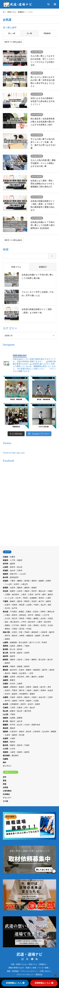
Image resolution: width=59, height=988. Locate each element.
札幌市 (12, 557)
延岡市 (27, 752)
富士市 (50, 660)
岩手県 (5, 564)
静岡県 (5, 660)
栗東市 (12, 680)
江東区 (7, 615)
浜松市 (19, 660)
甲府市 (44, 642)
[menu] (54, 4)
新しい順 (11, 33)
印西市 (14, 605)
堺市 (49, 687)
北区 (30, 625)
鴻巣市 (27, 591)
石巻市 (19, 571)
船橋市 (12, 601)
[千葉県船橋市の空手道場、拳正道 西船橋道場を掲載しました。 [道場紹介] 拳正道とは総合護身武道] (43, 389)
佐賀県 (5, 738)
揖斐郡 (19, 666)
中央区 (29, 629)
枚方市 (43, 687)
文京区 (50, 625)
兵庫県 (5, 697)
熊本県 (5, 745)
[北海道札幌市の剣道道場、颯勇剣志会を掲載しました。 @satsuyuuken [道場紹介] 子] (16, 416)
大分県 (5, 749)
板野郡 (19, 718)
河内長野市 (23, 694)
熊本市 (19, 745)
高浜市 (7, 673)
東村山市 (51, 612)
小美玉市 (24, 584)
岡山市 (19, 711)
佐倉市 (7, 605)
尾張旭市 (36, 670)
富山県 (5, 653)
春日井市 (13, 670)
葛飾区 (7, 625)
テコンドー (7, 798)
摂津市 (43, 690)
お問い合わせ (45, 971)
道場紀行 (42, 964)
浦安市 (19, 601)
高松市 (12, 721)
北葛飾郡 (33, 598)
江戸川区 (15, 625)
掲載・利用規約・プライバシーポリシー (22, 971)
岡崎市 (14, 673)
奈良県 (5, 704)
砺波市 (19, 653)
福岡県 (5, 732)
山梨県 (5, 642)
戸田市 (25, 598)
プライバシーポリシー (25, 975)
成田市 (48, 601)
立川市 (7, 618)
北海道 (5, 557)
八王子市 (45, 615)
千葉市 (36, 605)
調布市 (23, 625)
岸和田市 (13, 687)
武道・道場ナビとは (18, 964)
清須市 (51, 670)
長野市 (19, 646)
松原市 (50, 690)
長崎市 (12, 742)
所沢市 (34, 591)
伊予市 (12, 725)
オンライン (7, 766)
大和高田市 (14, 704)
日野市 (43, 612)
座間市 (7, 639)
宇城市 (27, 745)
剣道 (4, 784)
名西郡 (12, 718)
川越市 (50, 591)
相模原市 (29, 636)
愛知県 (5, 670)
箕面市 (21, 687)
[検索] (48, 4)
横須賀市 (35, 632)
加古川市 (42, 697)
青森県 (5, 560)
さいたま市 (9, 598)
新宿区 (36, 625)
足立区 (43, 625)
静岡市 (7, 663)
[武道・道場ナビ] (18, 4)
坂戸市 (37, 595)
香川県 (5, 721)
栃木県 (5, 577)
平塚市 (27, 632)
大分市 (12, 749)
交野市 (28, 687)
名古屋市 (22, 673)
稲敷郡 (41, 581)
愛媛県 (5, 725)
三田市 (50, 697)
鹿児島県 (6, 756)
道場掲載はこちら (14, 983)
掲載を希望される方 (16, 968)
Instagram (22, 959)
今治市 (27, 725)
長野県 (5, 646)
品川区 (43, 618)
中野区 (29, 618)
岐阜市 (27, 666)
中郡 (20, 632)
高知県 (5, 728)
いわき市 (22, 574)
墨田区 (37, 615)
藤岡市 (27, 588)
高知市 (12, 728)
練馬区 (36, 618)
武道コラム (32, 964)
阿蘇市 (12, 745)
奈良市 (30, 704)
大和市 (14, 632)
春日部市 (15, 595)
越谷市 (50, 595)
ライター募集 (43, 968)
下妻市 (12, 581)
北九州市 (45, 732)
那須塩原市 (14, 577)
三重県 (5, 677)
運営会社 (39, 975)
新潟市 (19, 649)
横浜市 (14, 636)
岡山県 (5, 711)
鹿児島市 (15, 756)
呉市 (26, 708)
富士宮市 (42, 660)
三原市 (12, 708)
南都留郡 (13, 642)
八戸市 (12, 560)
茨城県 (5, 581)
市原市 (34, 601)
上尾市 (23, 595)
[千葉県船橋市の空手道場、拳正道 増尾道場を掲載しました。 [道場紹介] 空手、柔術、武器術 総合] (16, 389)
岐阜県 (5, 666)
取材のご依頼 (31, 968)
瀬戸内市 (27, 711)
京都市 (19, 684)
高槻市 (32, 694)
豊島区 (7, 629)
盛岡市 (12, 564)
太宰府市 (36, 732)
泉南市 (35, 687)
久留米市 (13, 732)
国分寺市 (31, 622)
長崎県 (5, 742)
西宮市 (19, 697)
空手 (4, 777)
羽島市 (12, 666)
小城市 (12, 738)
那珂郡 (27, 581)
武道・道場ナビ (29, 954)
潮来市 (34, 581)
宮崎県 (5, 752)
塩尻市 (12, 646)
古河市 (16, 584)
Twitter (27, 959)
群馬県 (5, 588)
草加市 (41, 598)
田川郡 (21, 735)
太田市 (12, 588)
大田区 (14, 629)
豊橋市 (28, 670)
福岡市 (14, 735)
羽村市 (21, 618)
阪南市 (14, 694)
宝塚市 (12, 697)
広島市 (19, 708)
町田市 (14, 615)
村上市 (12, 649)
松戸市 (14, 608)
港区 (6, 622)
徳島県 (5, 718)
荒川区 (21, 629)
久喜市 (30, 595)
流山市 (43, 605)
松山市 (19, 725)
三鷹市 (39, 622)
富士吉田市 (23, 642)
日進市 (21, 670)
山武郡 (29, 605)
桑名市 (34, 677)
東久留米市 (14, 622)
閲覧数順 (47, 33)
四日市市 (20, 677)
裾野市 (34, 660)
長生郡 (21, 605)
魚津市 (27, 653)
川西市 (34, 697)
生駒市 (37, 704)
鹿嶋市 (19, 581)
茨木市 (7, 694)
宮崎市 (19, 752)
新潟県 (5, 649)
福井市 (12, 656)
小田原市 (43, 632)
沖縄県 (5, 759)
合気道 (5, 787)
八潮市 (48, 598)
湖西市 (12, 660)
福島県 (5, 574)
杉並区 (35, 612)
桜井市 (23, 704)
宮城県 (5, 571)
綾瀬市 (37, 636)
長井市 (12, 567)
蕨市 (44, 595)
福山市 (32, 708)
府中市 (30, 615)
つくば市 (8, 584)
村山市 (19, 567)
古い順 (29, 33)
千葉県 (5, 601)
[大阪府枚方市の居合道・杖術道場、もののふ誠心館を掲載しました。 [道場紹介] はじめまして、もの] (43, 416)
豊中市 (21, 690)
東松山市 (42, 591)
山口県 (5, 714)
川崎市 (21, 636)
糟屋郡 (53, 732)
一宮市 (30, 673)
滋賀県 (5, 680)
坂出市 (19, 721)
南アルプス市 (35, 642)
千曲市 (27, 646)
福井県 (5, 656)
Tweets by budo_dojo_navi (14, 453)
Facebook (32, 959)
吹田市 (7, 690)
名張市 (12, 677)
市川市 (7, 608)
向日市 (12, 684)
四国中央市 (36, 725)
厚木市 (7, 636)
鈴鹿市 (41, 677)
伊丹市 (21, 701)
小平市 (23, 622)
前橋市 (34, 588)
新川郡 (12, 653)
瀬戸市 (44, 670)
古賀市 (7, 735)
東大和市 (47, 622)
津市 (28, 677)
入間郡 (7, 595)
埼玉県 (5, 591)
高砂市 (27, 697)
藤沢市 (51, 632)
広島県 (5, 708)
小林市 (12, 752)
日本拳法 (6, 794)
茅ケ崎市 (45, 636)
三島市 (27, 660)
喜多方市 (13, 574)
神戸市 (7, 701)
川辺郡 (36, 701)
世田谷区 (22, 615)
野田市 (27, 601)
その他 (5, 801)
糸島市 (21, 732)
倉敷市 (12, 711)
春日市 (28, 732)
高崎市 (19, 588)
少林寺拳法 (7, 791)
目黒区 (28, 612)
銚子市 (41, 601)
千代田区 (13, 612)
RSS (37, 959)
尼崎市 (14, 701)
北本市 (19, 591)
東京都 (5, 612)
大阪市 (29, 690)
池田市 (36, 690)
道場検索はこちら (43, 983)
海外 (4, 762)
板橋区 (21, 612)
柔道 (4, 781)
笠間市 (48, 581)
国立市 (14, 618)
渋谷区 (50, 618)
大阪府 (5, 687)
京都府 (5, 684)
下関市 (12, 714)
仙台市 (12, 571)
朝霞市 (12, 591)
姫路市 (29, 701)
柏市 (49, 605)
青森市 (19, 560)
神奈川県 (6, 632)
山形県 (5, 567)
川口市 (18, 598)
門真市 (14, 690)
